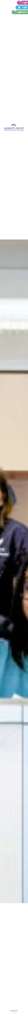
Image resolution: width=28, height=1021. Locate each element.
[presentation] (2, 572)
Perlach (19, 7)
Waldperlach (14, 12)
